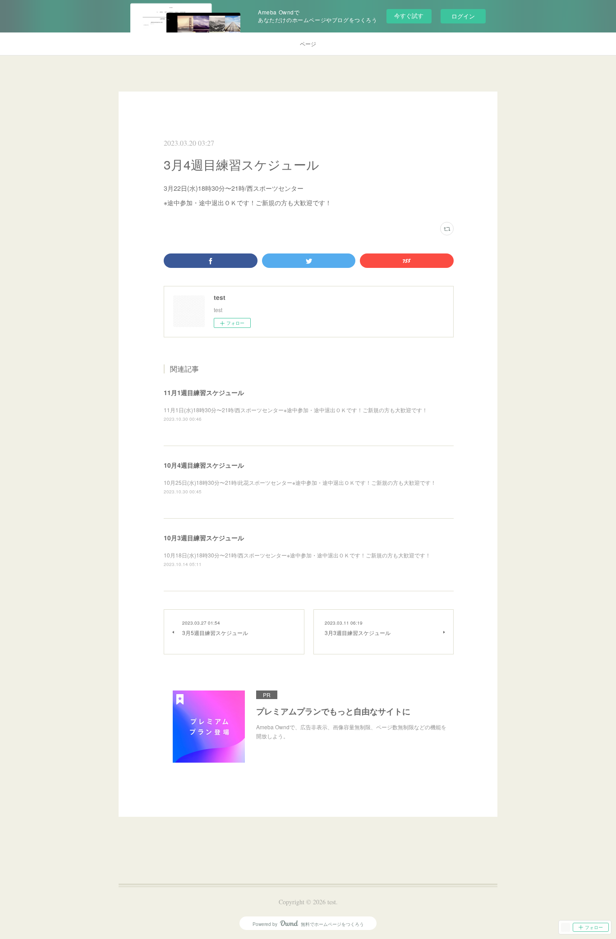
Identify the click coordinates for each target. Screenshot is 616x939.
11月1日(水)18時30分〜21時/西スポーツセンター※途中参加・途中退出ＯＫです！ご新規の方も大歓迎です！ (296, 410)
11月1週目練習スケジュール (204, 392)
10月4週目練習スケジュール (204, 465)
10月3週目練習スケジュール (204, 537)
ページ (308, 43)
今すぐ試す (408, 15)
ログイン (463, 16)
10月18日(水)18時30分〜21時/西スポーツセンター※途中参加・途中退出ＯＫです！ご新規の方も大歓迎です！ (297, 555)
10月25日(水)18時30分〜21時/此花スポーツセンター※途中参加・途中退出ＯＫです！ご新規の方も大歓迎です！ (300, 482)
